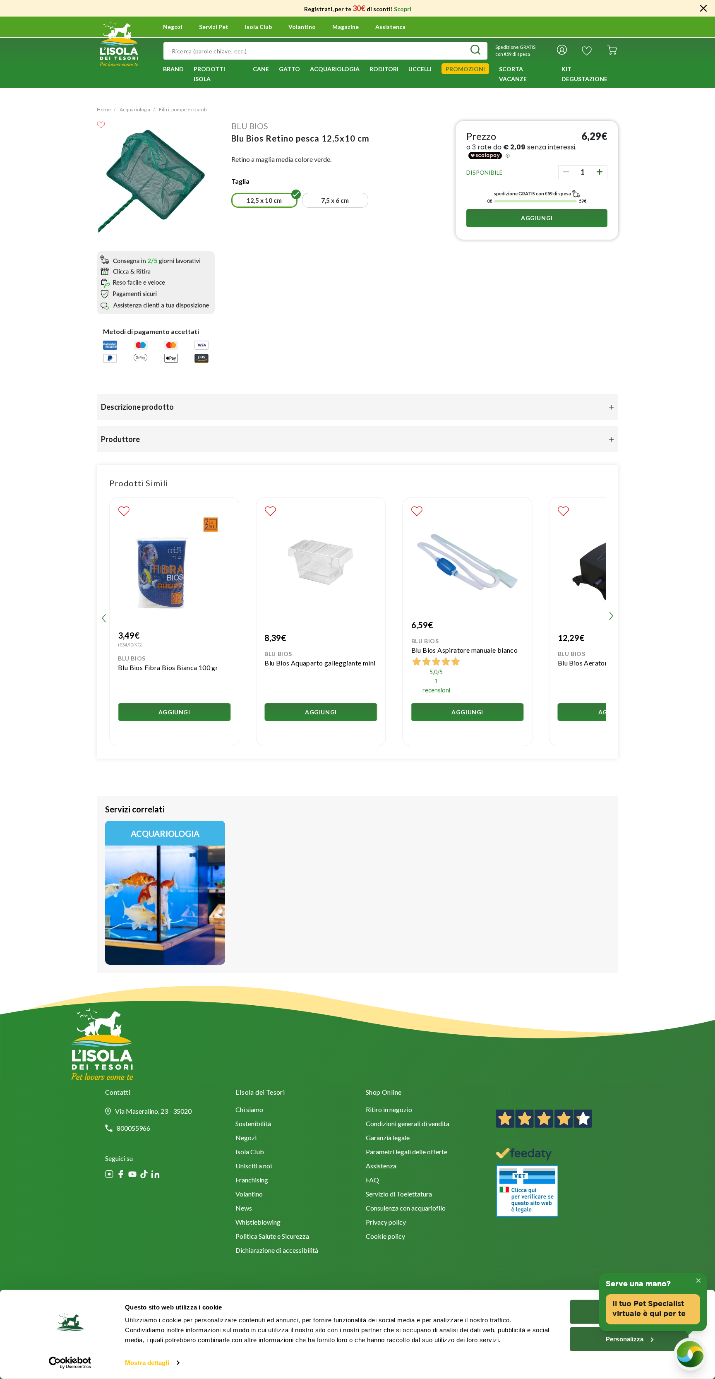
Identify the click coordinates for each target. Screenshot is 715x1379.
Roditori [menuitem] (383, 68)
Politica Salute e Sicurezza (272, 1237)
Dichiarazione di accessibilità (276, 1251)
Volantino (302, 26)
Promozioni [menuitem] (465, 68)
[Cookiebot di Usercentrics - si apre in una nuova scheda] (70, 1363)
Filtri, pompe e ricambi (183, 109)
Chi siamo (249, 1110)
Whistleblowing (258, 1223)
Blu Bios (249, 126)
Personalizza (624, 1338)
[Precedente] (226, 202)
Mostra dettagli (147, 1362)
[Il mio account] (562, 51)
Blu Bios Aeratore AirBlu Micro (605, 663)
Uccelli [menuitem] (420, 68)
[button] (264, 200)
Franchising (251, 1180)
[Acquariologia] (165, 893)
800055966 (133, 1128)
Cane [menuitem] (261, 68)
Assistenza (390, 26)
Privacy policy (386, 1223)
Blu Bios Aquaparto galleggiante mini (319, 663)
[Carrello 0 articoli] (612, 51)
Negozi (172, 26)
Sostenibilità (253, 1124)
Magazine (345, 26)
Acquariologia (135, 109)
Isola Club (249, 1152)
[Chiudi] (703, 8)
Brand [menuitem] (173, 68)
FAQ (372, 1180)
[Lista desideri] (587, 51)
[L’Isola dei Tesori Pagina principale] (119, 43)
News (243, 1209)
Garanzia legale (388, 1138)
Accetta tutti (629, 1311)
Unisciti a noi (253, 1166)
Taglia (240, 181)
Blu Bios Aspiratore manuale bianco (464, 650)
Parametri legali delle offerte (406, 1152)
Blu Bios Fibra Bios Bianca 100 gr (168, 667)
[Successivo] (444, 202)
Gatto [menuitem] (289, 68)
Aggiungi (537, 217)
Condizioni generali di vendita (407, 1124)
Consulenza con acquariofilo (406, 1209)
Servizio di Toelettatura (399, 1195)
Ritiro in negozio (389, 1110)
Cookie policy (385, 1237)
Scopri (402, 8)
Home (104, 109)
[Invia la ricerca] (475, 51)
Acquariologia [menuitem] (335, 68)
